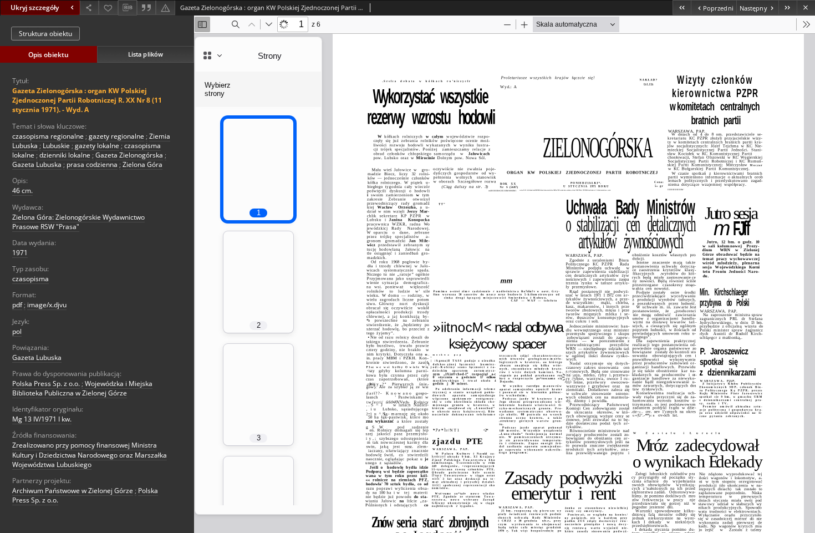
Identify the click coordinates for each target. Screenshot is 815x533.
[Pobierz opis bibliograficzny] (127, 8)
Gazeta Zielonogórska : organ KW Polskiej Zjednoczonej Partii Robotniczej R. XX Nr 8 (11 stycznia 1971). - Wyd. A (87, 100)
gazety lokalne (97, 145)
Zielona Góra (142, 164)
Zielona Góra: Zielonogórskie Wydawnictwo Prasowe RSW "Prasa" (78, 221)
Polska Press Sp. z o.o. (46, 383)
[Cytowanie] (146, 7)
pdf (17, 304)
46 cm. (22, 190)
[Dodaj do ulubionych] (108, 7)
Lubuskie (56, 145)
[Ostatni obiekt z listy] (787, 7)
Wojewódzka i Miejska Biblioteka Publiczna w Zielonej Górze (82, 388)
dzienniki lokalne (64, 155)
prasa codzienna (92, 164)
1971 (20, 252)
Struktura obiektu (45, 33)
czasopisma (30, 278)
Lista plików (145, 54)
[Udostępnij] (89, 7)
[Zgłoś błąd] (165, 7)
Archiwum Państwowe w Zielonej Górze (72, 490)
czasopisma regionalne (48, 136)
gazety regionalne (116, 136)
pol (17, 331)
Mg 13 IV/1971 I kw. (42, 419)
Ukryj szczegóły (35, 7)
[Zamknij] (806, 7)
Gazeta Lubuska (37, 164)
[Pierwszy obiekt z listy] (682, 7)
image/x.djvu (47, 304)
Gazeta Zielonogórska (129, 155)
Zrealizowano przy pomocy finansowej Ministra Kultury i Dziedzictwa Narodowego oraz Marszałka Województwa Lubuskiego (89, 454)
